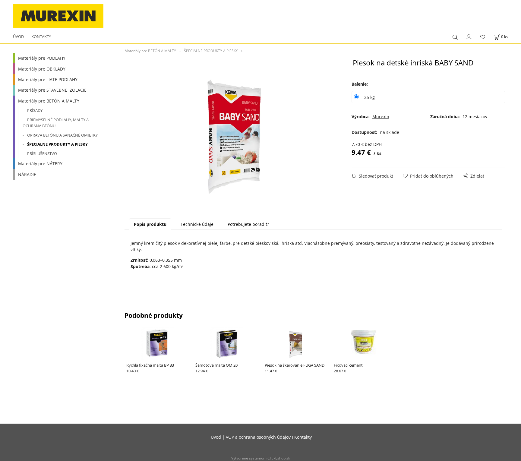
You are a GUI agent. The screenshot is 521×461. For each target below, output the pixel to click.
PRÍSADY (35, 110)
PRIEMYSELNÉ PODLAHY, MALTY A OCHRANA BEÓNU (56, 122)
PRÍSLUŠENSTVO (42, 153)
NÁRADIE (27, 174)
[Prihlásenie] (469, 36)
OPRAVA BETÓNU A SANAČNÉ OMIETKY (62, 135)
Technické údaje (197, 224)
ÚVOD (18, 36)
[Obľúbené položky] (483, 37)
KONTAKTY (41, 36)
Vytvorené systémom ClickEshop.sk (260, 458)
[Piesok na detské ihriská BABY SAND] (235, 133)
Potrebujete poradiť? (248, 224)
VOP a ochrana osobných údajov (258, 437)
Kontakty (303, 437)
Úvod (216, 437)
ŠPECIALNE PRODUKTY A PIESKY (57, 144)
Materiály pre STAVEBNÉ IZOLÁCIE (52, 90)
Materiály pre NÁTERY (40, 163)
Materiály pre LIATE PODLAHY (47, 79)
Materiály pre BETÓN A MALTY (48, 101)
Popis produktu (150, 224)
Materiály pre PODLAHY (41, 58)
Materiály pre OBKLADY (41, 69)
